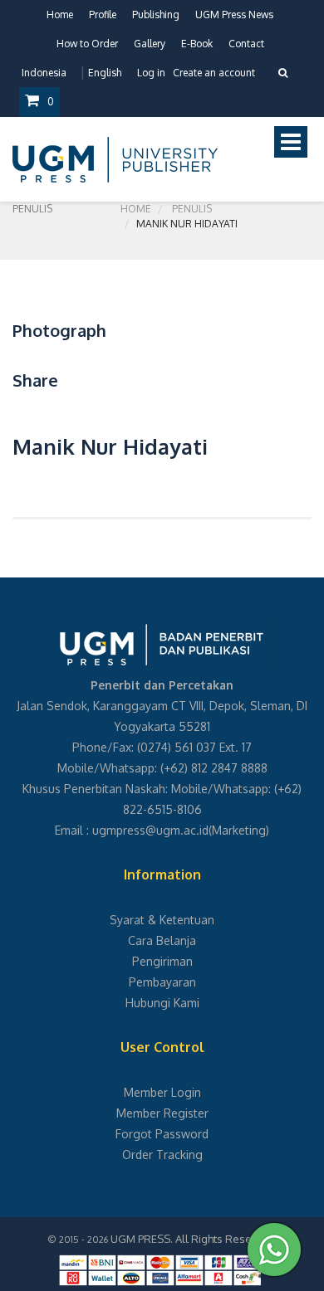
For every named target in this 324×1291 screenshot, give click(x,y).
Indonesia (44, 72)
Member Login (162, 1092)
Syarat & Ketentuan (162, 920)
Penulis (192, 208)
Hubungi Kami (162, 1003)
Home (60, 14)
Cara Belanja (162, 940)
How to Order (87, 43)
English (104, 72)
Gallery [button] (149, 43)
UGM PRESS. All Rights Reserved (192, 1238)
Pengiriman (162, 961)
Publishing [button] (155, 14)
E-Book (197, 43)
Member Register (162, 1113)
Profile (102, 14)
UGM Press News (234, 14)
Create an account (214, 72)
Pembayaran (162, 982)
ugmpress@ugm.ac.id (150, 830)
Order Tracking (162, 1154)
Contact (246, 43)
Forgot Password (162, 1134)
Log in (151, 72)
